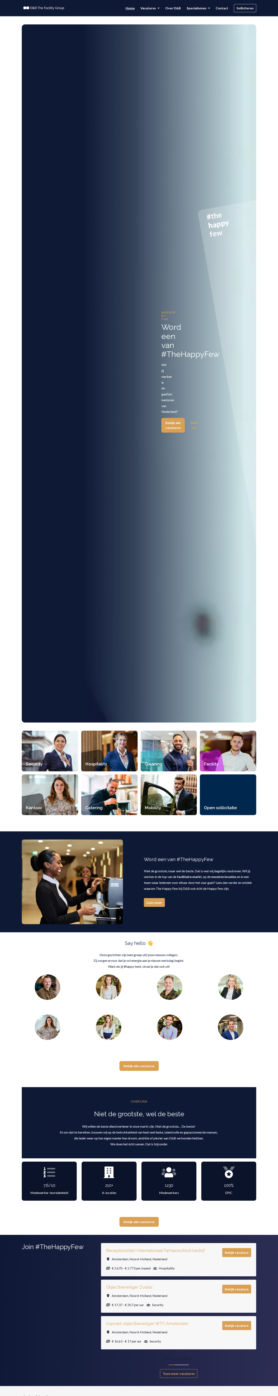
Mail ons (194, 425)
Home (130, 8)
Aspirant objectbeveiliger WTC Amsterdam (147, 1323)
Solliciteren (245, 8)
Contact (222, 8)
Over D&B (173, 8)
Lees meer (154, 902)
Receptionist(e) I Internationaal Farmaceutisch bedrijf (155, 1250)
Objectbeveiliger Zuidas (129, 1287)
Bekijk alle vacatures (173, 425)
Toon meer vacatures (179, 1373)
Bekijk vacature (236, 1252)
